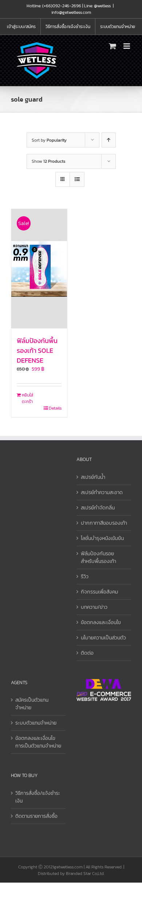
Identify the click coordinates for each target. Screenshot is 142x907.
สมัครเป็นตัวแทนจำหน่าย (31, 703)
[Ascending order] (109, 140)
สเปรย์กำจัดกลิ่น (98, 508)
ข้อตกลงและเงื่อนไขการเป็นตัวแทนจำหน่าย (38, 742)
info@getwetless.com (71, 12)
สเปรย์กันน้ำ (93, 477)
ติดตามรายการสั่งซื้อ (36, 816)
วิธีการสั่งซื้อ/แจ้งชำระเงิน (37, 797)
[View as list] (77, 179)
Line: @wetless (97, 6)
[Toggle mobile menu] (127, 46)
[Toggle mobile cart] (112, 46)
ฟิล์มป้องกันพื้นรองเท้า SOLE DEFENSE (37, 350)
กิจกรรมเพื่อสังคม (99, 592)
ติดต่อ (87, 653)
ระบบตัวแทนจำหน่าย (35, 723)
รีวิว (84, 576)
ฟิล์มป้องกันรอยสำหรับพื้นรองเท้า (98, 557)
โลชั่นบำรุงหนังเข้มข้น (102, 538)
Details (55, 408)
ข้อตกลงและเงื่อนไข (101, 622)
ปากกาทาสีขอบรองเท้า (104, 523)
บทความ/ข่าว (94, 607)
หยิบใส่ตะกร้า (27, 398)
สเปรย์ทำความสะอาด (102, 492)
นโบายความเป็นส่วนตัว (103, 638)
